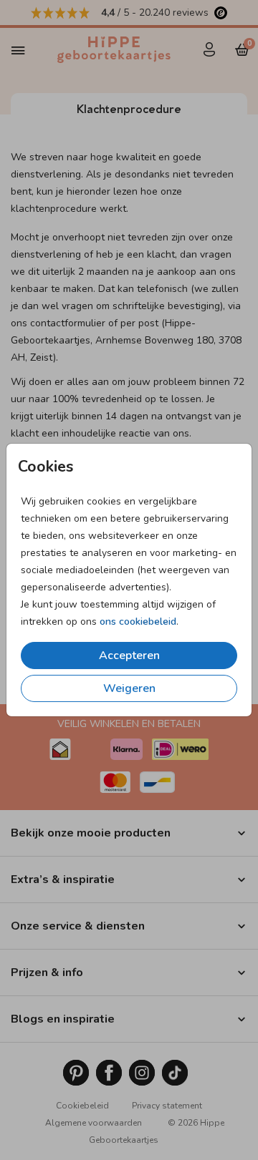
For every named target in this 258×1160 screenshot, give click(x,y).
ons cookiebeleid (138, 621)
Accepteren (129, 655)
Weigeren (129, 688)
